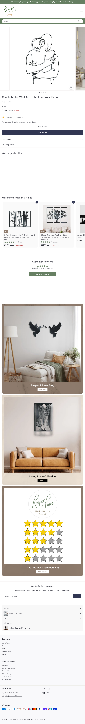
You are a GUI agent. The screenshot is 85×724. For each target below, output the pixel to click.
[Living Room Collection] (42, 435)
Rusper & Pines (7, 102)
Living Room (6, 643)
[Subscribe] (77, 596)
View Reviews (42, 571)
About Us (5, 665)
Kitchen (4, 649)
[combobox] (42, 21)
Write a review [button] (42, 274)
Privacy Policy (6, 674)
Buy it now (42, 132)
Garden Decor (6, 651)
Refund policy (6, 679)
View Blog (42, 389)
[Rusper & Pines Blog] (42, 344)
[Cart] (76, 11)
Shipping (15, 122)
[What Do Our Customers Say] (42, 526)
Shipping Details (8, 145)
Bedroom (5, 646)
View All (42, 480)
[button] (9, 242)
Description (6, 139)
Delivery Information (8, 668)
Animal (4, 654)
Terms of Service (7, 671)
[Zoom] (71, 87)
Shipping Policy (7, 676)
